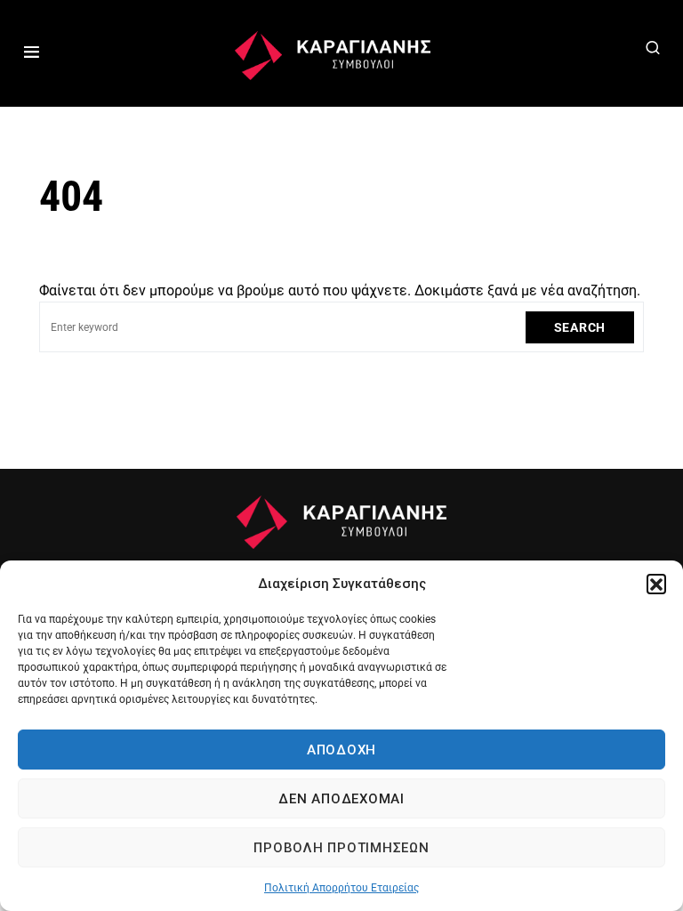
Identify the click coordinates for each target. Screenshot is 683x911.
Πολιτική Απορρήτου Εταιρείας (341, 888)
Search (580, 327)
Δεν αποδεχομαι (341, 799)
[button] (656, 584)
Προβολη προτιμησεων (341, 848)
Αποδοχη (341, 750)
